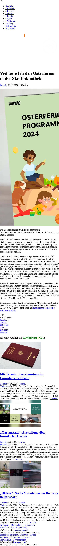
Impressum (10, 28)
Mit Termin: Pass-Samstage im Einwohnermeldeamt (21, 376)
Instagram (14, 535)
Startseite (9, 6)
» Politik (9, 16)
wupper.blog (21, 527)
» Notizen (9, 13)
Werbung (9, 23)
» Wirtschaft (10, 21)
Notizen (3, 384)
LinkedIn (4, 330)
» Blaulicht (10, 8)
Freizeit (3, 85)
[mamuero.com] (21, 530)
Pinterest (3, 332)
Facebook (4, 320)
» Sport (8, 18)
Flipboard (4, 325)
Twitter (3, 322)
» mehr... (22, 384)
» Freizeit (9, 11)
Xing (2, 327)
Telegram (24, 535)
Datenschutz (10, 26)
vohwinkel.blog (7, 527)
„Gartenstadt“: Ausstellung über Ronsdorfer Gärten (23, 434)
